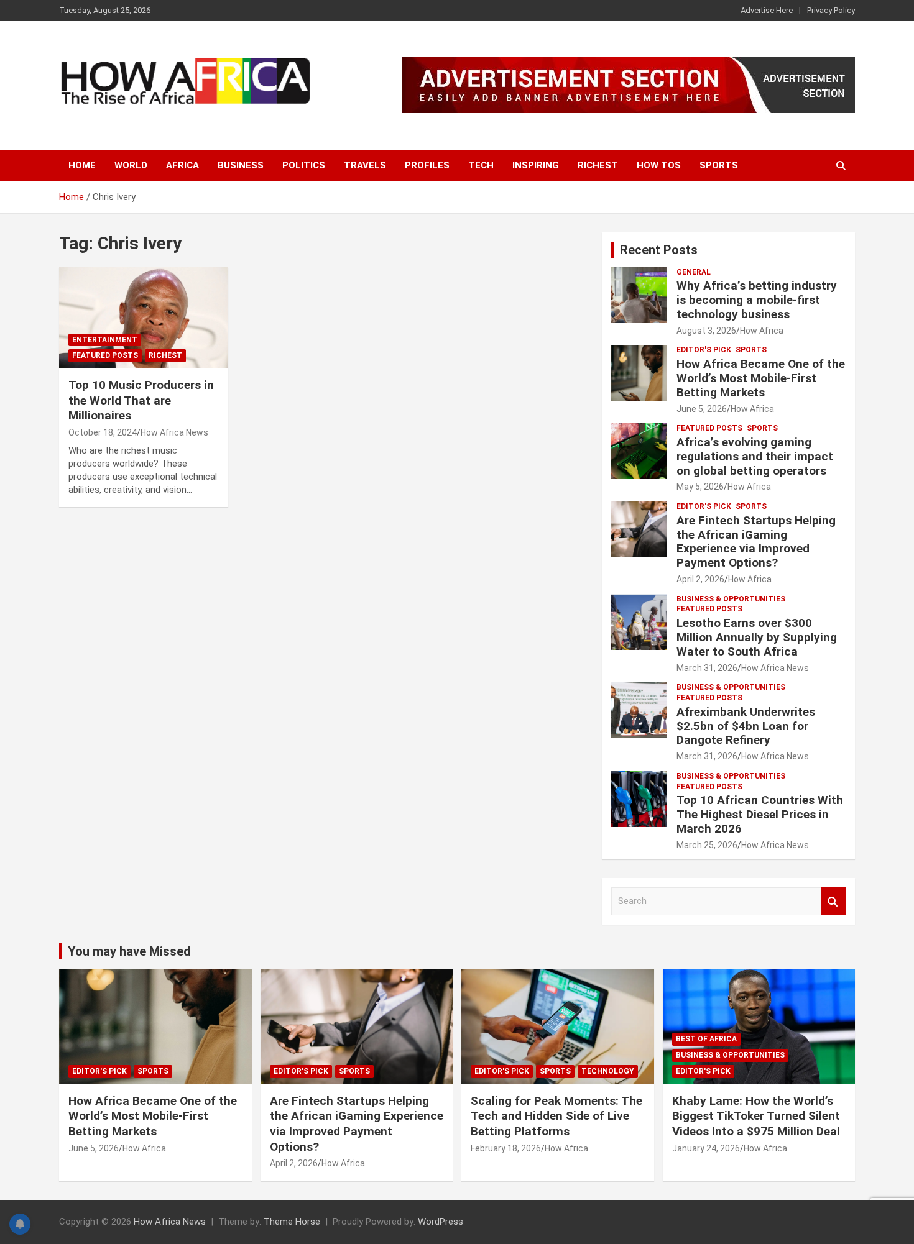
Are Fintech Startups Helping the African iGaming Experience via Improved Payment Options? (756, 541)
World (130, 165)
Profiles (427, 165)
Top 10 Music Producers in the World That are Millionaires (141, 400)
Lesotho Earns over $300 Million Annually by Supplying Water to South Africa (756, 637)
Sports (718, 165)
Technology (607, 1071)
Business (241, 165)
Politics (303, 165)
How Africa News (174, 432)
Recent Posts (659, 249)
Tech (481, 165)
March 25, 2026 (706, 845)
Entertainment (104, 340)
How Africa (761, 331)
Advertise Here (767, 10)
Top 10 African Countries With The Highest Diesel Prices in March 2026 (759, 814)
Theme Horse (292, 1221)
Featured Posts (105, 355)
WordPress (440, 1221)
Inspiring (535, 165)
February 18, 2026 (506, 1148)
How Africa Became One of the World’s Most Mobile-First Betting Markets (760, 378)
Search (833, 901)
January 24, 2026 (706, 1148)
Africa (182, 165)
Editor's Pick (703, 349)
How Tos (659, 165)
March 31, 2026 (706, 668)
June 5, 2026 (701, 409)
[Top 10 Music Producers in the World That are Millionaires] (143, 318)
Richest (598, 165)
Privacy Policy (831, 10)
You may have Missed (129, 951)
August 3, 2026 (706, 331)
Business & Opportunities (730, 599)
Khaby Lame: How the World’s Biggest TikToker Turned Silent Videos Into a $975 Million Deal (756, 1116)
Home (82, 165)
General (693, 272)
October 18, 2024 (102, 432)
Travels (365, 165)
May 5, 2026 (700, 487)
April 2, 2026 (700, 579)
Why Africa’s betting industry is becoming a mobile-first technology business (756, 299)
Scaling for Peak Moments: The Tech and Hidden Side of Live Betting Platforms (556, 1116)
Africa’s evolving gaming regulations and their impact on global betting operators (754, 456)
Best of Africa (706, 1039)
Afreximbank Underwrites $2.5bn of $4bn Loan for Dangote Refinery (745, 726)
